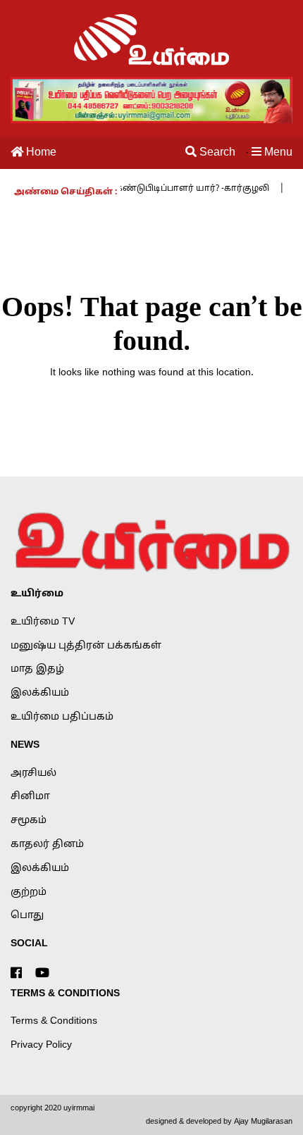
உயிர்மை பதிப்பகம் (62, 717)
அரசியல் (33, 773)
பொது (27, 916)
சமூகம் (29, 821)
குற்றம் (29, 892)
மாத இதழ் (37, 669)
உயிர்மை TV (43, 622)
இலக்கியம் (40, 693)
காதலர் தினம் (47, 845)
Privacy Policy (41, 1045)
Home (39, 153)
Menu (276, 153)
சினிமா (30, 797)
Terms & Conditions (54, 1021)
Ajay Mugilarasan (263, 1122)
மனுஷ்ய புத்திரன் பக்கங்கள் (86, 646)
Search (216, 153)
